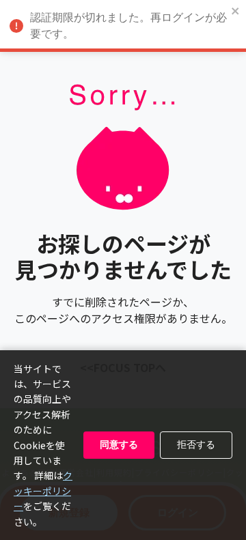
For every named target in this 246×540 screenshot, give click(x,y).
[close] (236, 11)
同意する (119, 444)
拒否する (196, 444)
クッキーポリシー (43, 490)
